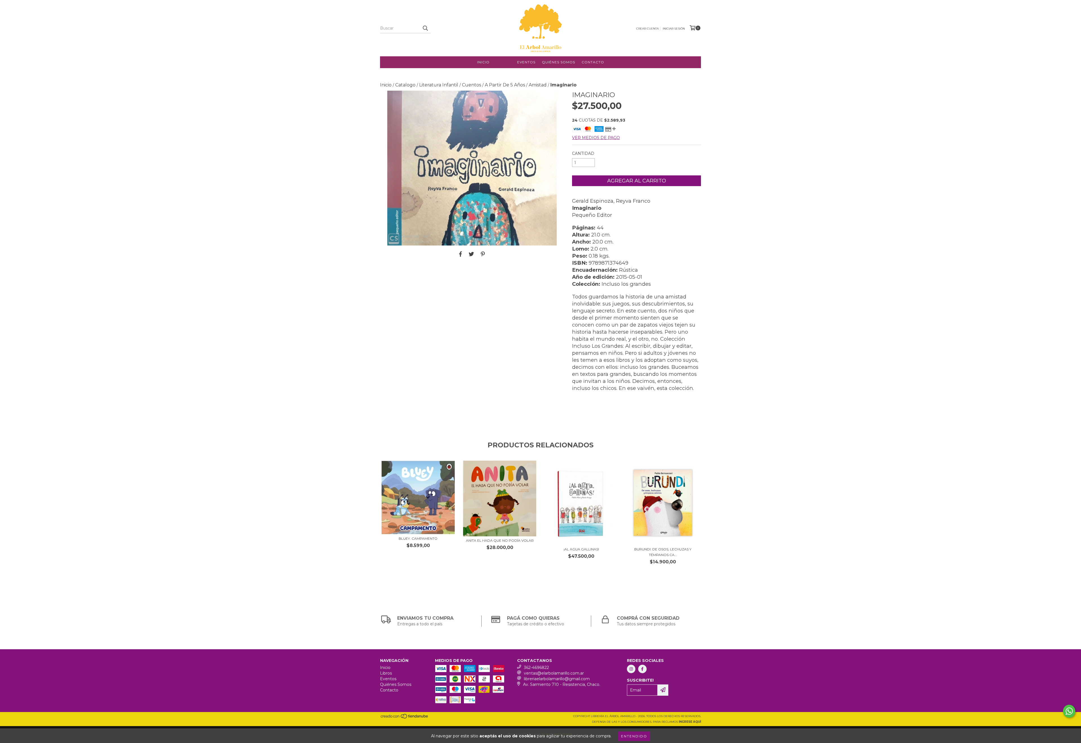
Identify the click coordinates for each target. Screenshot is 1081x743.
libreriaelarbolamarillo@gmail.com (557, 678)
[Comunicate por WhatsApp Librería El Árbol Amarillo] (1069, 711)
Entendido (634, 736)
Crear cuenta (647, 28)
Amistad (538, 85)
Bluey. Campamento (418, 538)
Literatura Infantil (438, 85)
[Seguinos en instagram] (631, 669)
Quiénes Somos (558, 62)
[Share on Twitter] (471, 254)
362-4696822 (536, 667)
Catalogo (405, 85)
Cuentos (471, 85)
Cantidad (583, 153)
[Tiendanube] (404, 718)
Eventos (526, 62)
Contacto (593, 62)
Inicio (483, 62)
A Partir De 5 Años (505, 85)
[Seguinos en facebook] (642, 669)
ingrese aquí (690, 722)
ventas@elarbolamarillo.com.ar (554, 673)
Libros (503, 62)
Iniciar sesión (674, 28)
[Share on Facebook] (460, 254)
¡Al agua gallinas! (581, 549)
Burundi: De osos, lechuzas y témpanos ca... (662, 552)
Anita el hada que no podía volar (500, 540)
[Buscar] (425, 28)
